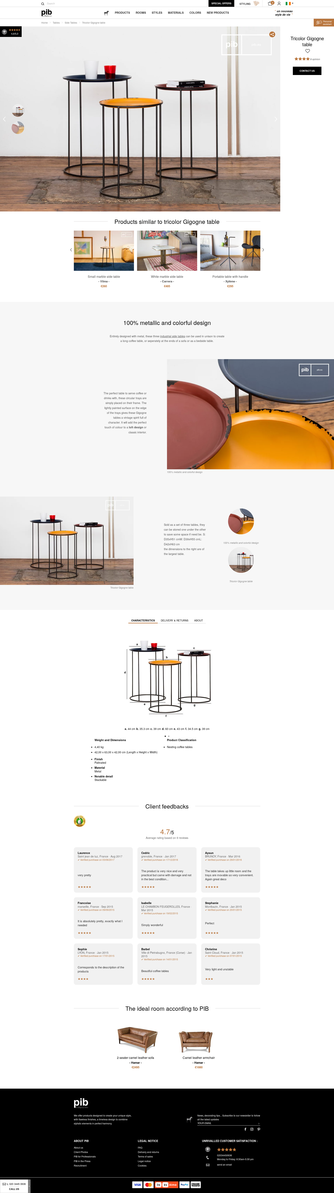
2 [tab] (18, 127)
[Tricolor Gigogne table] (241, 560)
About (198, 620)
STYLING (244, 4)
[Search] (42, 4)
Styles (157, 12)
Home (44, 22)
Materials (176, 12)
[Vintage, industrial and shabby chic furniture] (49, 13)
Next (276, 119)
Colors (195, 12)
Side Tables (71, 22)
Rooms (141, 12)
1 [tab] (18, 110)
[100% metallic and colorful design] (241, 521)
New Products (218, 12)
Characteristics (143, 620)
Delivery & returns (174, 620)
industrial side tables (172, 336)
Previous (4, 119)
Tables (56, 22)
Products (122, 12)
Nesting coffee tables (180, 747)
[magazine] (106, 13)
